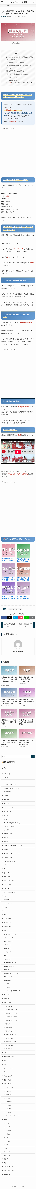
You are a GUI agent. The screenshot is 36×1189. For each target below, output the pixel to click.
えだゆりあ (11, 609)
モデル (6, 930)
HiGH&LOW (7, 811)
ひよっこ (6, 1137)
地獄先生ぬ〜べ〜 (9, 1056)
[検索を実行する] (33, 756)
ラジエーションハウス (10, 784)
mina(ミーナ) (7, 945)
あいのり (6, 873)
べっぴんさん (7, 1141)
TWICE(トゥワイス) (9, 826)
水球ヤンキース (8, 1166)
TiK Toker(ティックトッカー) (12, 853)
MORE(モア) (7, 948)
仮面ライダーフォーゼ (10, 1041)
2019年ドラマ (8, 774)
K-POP (6, 819)
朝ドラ (6, 1119)
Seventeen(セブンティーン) (11, 973)
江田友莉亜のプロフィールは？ (15, 62)
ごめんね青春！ (8, 884)
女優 (4, 16)
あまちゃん (7, 1127)
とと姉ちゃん (7, 1134)
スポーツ (6, 896)
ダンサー (6, 911)
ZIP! (5, 865)
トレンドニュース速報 (18, 2)
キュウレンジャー (8, 1087)
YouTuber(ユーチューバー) (11, 861)
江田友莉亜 (18, 609)
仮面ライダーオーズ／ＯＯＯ (11, 1020)
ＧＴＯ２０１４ (8, 807)
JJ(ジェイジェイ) (8, 938)
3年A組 (6, 777)
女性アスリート (8, 899)
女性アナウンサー (9, 1068)
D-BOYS (6, 799)
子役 (5, 1072)
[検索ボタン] (34, 2)
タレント (6, 907)
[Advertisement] (18, 153)
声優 (5, 1060)
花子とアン (7, 1155)
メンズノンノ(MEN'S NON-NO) (12, 991)
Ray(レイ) (6, 969)
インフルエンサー (9, 880)
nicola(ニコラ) (7, 952)
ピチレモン (7, 987)
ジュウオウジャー (8, 1101)
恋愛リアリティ (8, 1080)
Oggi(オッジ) (7, 959)
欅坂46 (6, 1159)
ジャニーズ (7, 888)
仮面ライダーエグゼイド (10, 1016)
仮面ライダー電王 (8, 1048)
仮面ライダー (8, 1002)
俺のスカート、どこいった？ (11, 788)
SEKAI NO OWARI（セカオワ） (13, 845)
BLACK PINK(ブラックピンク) (12, 823)
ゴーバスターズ (8, 1094)
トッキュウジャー (8, 1108)
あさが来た (7, 1123)
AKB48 (6, 795)
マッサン (6, 1144)
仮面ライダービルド (9, 1038)
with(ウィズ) (7, 980)
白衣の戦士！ (7, 791)
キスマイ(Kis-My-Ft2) (9, 892)
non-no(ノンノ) (8, 955)
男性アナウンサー (9, 1170)
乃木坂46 (6, 998)
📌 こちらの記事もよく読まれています (20, 83)
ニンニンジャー (8, 1112)
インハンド (7, 781)
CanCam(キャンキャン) (10, 934)
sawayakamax (18, 651)
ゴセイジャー (7, 1098)
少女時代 (6, 830)
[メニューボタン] (2, 2)
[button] (4, 617)
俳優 (5, 1052)
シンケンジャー (8, 1105)
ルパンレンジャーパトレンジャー (12, 1116)
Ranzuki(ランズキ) (9, 966)
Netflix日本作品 (8, 833)
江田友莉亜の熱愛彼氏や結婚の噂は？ (18, 74)
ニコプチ (6, 983)
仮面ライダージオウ (9, 1027)
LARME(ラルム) (8, 941)
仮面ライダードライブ (10, 1034)
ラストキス (7, 994)
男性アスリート (8, 903)
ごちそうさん (7, 1130)
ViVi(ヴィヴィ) (8, 976)
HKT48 (6, 815)
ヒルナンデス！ (8, 922)
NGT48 (6, 837)
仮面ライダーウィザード (10, 1013)
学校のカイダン (8, 1076)
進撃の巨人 (7, 1174)
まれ (5, 1148)
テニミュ (6, 915)
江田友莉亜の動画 (11, 80)
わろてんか (7, 1151)
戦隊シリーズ (8, 1084)
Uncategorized (8, 857)
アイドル (6, 869)
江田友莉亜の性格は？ (13, 77)
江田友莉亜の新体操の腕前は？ (15, 71)
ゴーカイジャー (8, 1091)
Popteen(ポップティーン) (10, 962)
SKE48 (6, 849)
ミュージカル (8, 926)
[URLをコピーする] (32, 617)
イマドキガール (8, 876)
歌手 (5, 1163)
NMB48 (6, 841)
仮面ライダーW (8, 1006)
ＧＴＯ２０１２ (8, 803)
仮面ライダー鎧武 (8, 1045)
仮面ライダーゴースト (10, 1024)
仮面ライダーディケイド (10, 1031)
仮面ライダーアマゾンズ (10, 1009)
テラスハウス (8, 919)
